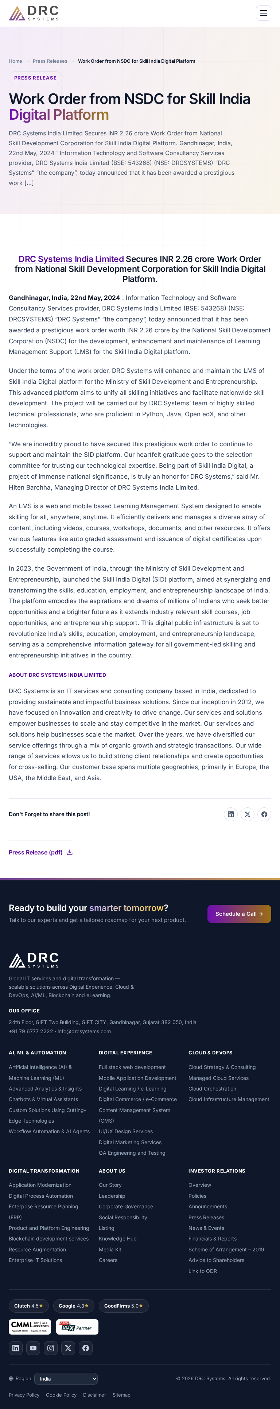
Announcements (207, 1206)
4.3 (71, 1306)
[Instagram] (51, 1348)
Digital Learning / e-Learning (133, 1088)
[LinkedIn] (16, 1348)
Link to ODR (202, 1271)
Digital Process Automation (41, 1196)
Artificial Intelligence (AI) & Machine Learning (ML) (40, 1072)
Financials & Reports (212, 1238)
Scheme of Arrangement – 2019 (226, 1249)
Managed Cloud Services (218, 1078)
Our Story (110, 1185)
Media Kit (110, 1249)
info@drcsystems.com (84, 1031)
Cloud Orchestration (212, 1088)
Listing (106, 1228)
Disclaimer (94, 1395)
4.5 (26, 1306)
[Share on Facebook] (264, 814)
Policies (197, 1196)
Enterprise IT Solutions (35, 1260)
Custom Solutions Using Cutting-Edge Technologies (47, 1115)
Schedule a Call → (239, 913)
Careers (108, 1260)
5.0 (121, 1306)
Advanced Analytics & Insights (45, 1088)
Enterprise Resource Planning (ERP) (43, 1211)
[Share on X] (247, 814)
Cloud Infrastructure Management (228, 1099)
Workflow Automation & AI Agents (49, 1131)
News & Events (206, 1228)
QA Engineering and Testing (132, 1153)
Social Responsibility (123, 1217)
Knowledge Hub (118, 1238)
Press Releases (50, 61)
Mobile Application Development (137, 1078)
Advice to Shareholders (216, 1260)
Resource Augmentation (37, 1249)
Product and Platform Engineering (49, 1228)
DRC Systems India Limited (71, 259)
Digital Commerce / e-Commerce (138, 1099)
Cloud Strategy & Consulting (222, 1067)
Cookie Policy (61, 1395)
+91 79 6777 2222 (31, 1031)
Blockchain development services (49, 1238)
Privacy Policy (24, 1395)
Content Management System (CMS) (134, 1115)
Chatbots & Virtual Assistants (43, 1099)
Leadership (112, 1196)
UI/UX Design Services (126, 1131)
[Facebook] (86, 1348)
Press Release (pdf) (36, 852)
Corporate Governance (126, 1206)
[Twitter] (68, 1348)
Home (15, 61)
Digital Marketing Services (130, 1142)
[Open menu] (263, 13)
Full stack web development (132, 1067)
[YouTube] (33, 1348)
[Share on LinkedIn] (231, 814)
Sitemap (122, 1395)
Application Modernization (40, 1185)
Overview (199, 1185)
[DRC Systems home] (33, 13)
